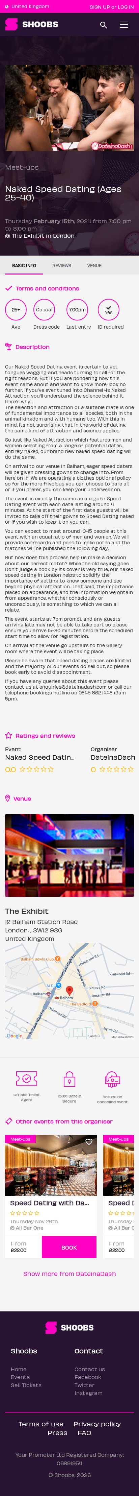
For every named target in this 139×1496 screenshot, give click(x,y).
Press (57, 1432)
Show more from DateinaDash (69, 1273)
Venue (94, 265)
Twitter (84, 1385)
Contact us (90, 1369)
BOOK (69, 1247)
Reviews (61, 265)
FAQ (84, 1432)
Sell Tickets (26, 1385)
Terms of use (41, 1423)
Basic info (24, 265)
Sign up (100, 7)
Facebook (88, 1377)
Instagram (89, 1393)
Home (19, 1369)
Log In (126, 7)
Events (20, 1377)
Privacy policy (97, 1423)
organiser (98, 1121)
